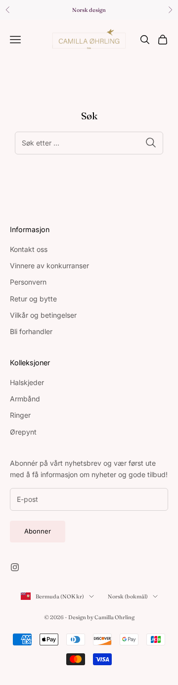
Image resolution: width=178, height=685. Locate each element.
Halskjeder (27, 382)
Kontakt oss (28, 249)
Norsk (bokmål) (128, 596)
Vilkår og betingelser (43, 315)
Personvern (28, 282)
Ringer (20, 415)
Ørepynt (23, 432)
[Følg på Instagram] (15, 567)
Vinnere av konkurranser (49, 265)
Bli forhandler (31, 331)
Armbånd (25, 398)
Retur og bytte (33, 298)
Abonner (37, 531)
